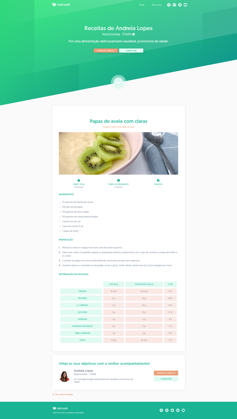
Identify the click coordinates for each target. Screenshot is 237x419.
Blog (141, 4)
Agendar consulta (106, 50)
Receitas (157, 4)
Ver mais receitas (64, 394)
